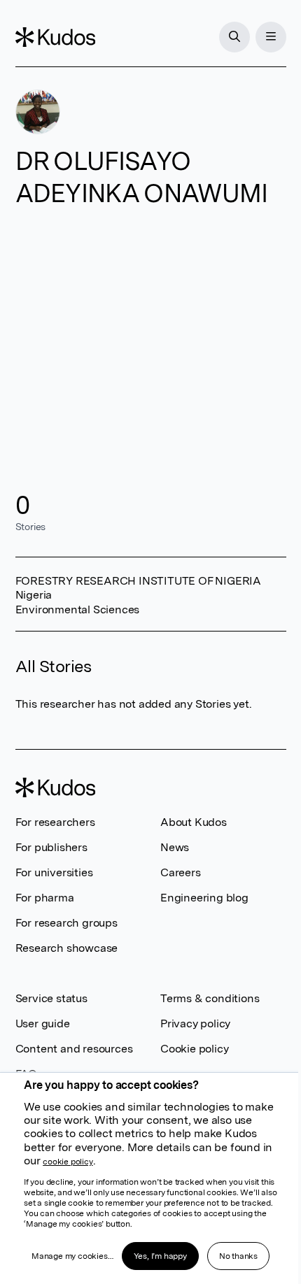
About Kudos (193, 822)
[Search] (234, 37)
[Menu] (270, 37)
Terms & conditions (209, 998)
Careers (180, 872)
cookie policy (67, 1162)
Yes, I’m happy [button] (160, 1256)
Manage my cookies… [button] (72, 1256)
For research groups (66, 922)
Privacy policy (195, 1023)
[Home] (55, 37)
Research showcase (66, 948)
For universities (54, 872)
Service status (51, 998)
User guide (42, 1023)
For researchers (55, 822)
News (174, 847)
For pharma (44, 897)
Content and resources (74, 1048)
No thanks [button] (238, 1256)
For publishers (51, 847)
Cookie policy (194, 1048)
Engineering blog (204, 897)
